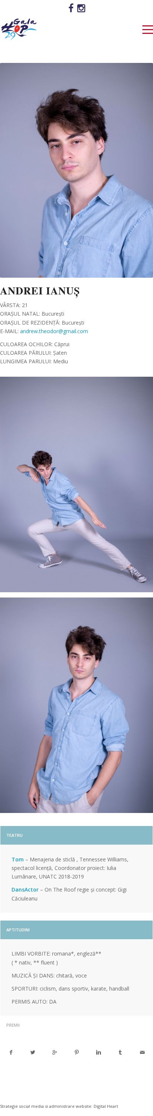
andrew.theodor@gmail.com (54, 331)
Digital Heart (106, 1106)
